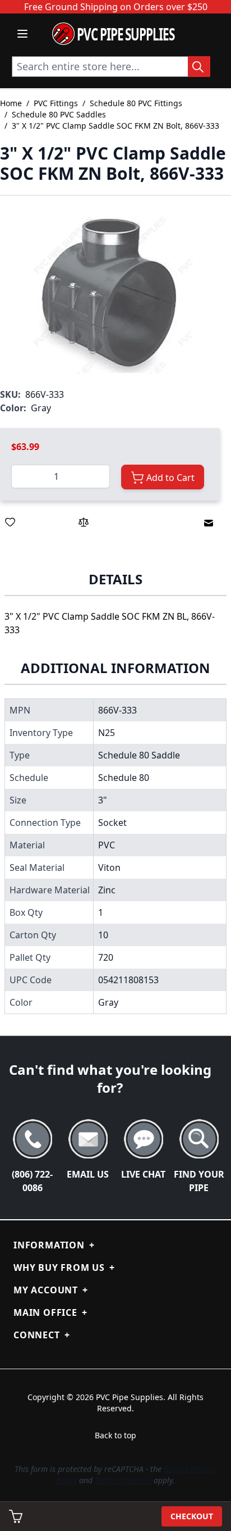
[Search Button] (199, 66)
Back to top (115, 1435)
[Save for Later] (10, 522)
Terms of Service (123, 1480)
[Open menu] (22, 33)
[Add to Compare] (83, 522)
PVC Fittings (56, 103)
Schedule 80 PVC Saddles (59, 114)
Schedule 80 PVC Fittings (136, 103)
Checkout (191, 1516)
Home (11, 103)
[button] (109, 291)
